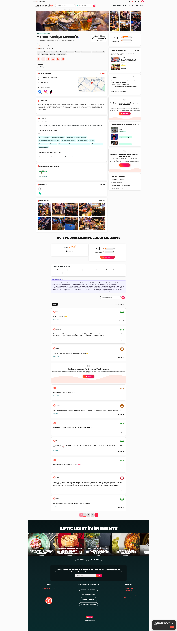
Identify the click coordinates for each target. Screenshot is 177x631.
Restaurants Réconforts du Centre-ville (120, 185)
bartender (104, 270)
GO (99, 575)
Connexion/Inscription (49, 588)
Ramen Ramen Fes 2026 (125, 142)
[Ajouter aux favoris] (45, 45)
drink (64, 270)
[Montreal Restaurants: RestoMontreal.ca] (41, 5)
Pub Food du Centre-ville (117, 188)
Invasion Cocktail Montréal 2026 (128, 135)
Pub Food (40, 51)
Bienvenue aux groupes (58, 137)
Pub (38, 54)
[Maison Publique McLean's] (72, 21)
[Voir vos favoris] (132, 1)
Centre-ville (44, 80)
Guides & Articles (128, 5)
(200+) (69, 253)
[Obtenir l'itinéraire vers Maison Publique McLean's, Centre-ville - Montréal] (91, 84)
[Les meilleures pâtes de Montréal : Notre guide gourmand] (126, 544)
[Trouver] (123, 297)
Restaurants (117, 5)
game (56, 270)
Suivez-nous (129, 588)
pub (71, 270)
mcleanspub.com (45, 87)
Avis (49, 590)
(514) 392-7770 (44, 82)
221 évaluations (115, 41)
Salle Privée (63, 144)
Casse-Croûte (54, 51)
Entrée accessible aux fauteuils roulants (50, 140)
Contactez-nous (45, 85)
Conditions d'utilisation (128, 598)
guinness (81, 273)
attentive (57, 273)
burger (72, 273)
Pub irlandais (45, 54)
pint (65, 273)
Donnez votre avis (108, 257)
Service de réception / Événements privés (79, 144)
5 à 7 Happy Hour (45, 137)
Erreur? (103, 73)
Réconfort (46, 51)
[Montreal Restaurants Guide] (48, 600)
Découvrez (42, 1)
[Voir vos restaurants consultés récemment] (135, 1)
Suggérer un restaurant (88, 594)
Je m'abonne (124, 113)
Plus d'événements (95, 559)
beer (78, 270)
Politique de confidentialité (128, 596)
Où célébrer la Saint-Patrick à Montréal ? (129, 67)
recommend (94, 270)
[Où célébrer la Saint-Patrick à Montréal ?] (115, 67)
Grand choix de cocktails (98, 51)
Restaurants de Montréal (42, 9)
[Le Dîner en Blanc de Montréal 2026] (114, 130)
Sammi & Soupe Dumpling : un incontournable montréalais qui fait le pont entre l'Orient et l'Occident (69, 551)
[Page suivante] (96, 515)
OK (172, 627)
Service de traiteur (61, 54)
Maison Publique (50, 37)
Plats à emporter (83, 140)
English (90, 617)
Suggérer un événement (88, 599)
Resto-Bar (52, 54)
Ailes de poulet (69, 51)
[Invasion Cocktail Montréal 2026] (114, 137)
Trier (54, 304)
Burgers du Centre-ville (116, 182)
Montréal (49, 80)
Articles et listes (48, 592)
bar (85, 270)
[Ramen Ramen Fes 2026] (114, 144)
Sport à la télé (44, 147)
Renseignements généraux (88, 604)
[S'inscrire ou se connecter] (130, 1)
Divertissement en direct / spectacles (77, 137)
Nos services (128, 590)
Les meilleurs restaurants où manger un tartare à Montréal (41, 552)
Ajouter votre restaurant (88, 589)
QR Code (103, 184)
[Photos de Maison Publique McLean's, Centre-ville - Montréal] (99, 41)
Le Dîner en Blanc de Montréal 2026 (127, 128)
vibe (113, 270)
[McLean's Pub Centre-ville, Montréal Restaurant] (42, 171)
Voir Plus (102, 200)
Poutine (77, 51)
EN (142, 1)
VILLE (35, 1)
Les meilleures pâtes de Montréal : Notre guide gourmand (126, 552)
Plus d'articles (81, 559)
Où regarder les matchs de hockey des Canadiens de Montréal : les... (128, 61)
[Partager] (43, 45)
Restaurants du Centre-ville (53, 9)
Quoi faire (139, 5)
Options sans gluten (85, 51)
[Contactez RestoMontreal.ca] (138, 1)
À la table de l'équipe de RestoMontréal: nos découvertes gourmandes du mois (97, 551)
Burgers (62, 51)
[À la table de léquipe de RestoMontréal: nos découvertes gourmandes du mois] (98, 544)
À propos (128, 594)
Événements (48, 594)
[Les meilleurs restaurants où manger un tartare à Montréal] (42, 544)
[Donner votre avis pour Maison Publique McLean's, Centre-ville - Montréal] (47, 45)
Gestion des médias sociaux (128, 592)
